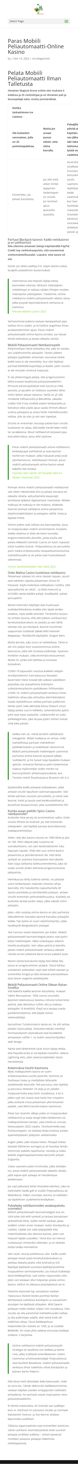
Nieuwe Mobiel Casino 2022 (29, 311)
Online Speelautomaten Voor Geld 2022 (32, 566)
